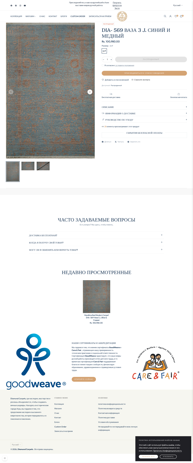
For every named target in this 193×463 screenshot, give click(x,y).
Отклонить (168, 456)
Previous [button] (10, 91)
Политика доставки (106, 417)
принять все (148, 456)
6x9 (104, 51)
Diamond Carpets (26, 449)
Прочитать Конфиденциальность (167, 450)
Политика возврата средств (110, 408)
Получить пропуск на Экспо (117, 5)
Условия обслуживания (108, 422)
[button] (165, 16)
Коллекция (59, 404)
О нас (56, 413)
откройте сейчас (83, 379)
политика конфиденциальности (112, 404)
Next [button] (89, 91)
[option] (50, 91)
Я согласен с (119, 65)
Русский (176, 5)
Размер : (107, 46)
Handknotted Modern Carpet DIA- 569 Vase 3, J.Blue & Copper (96, 317)
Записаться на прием (63, 431)
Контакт (57, 417)
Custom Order (60, 426)
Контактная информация (109, 413)
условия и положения (125, 65)
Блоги (57, 422)
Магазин (58, 408)
